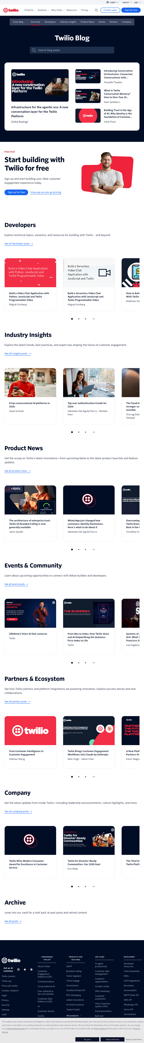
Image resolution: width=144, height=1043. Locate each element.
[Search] (96, 10)
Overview (35, 22)
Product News (87, 22)
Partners (114, 22)
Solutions (42, 10)
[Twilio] (11, 10)
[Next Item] (93, 318)
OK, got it (87, 1039)
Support (125, 2)
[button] (72, 319)
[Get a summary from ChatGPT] (19, 969)
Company (126, 22)
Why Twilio (56, 10)
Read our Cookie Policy (134, 1039)
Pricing (84, 10)
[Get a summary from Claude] (32, 969)
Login (136, 2)
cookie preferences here (16, 1028)
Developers (50, 22)
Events (102, 22)
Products (29, 10)
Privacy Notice (100, 1028)
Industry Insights (68, 22)
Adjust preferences (112, 1039)
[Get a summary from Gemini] (26, 969)
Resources (72, 10)
